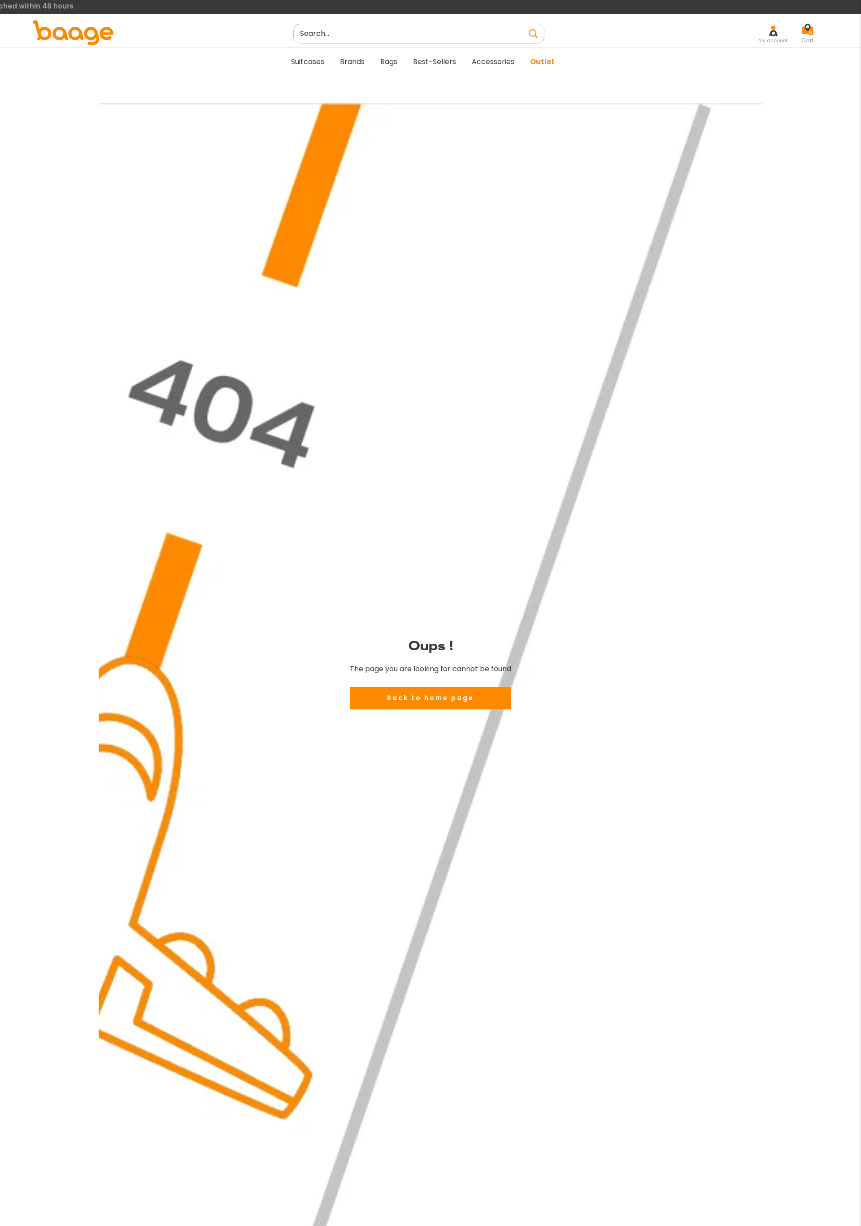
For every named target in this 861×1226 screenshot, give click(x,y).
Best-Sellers (434, 62)
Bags (388, 62)
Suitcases (307, 62)
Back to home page (430, 697)
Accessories (493, 62)
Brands (352, 62)
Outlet (542, 62)
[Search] (533, 33)
